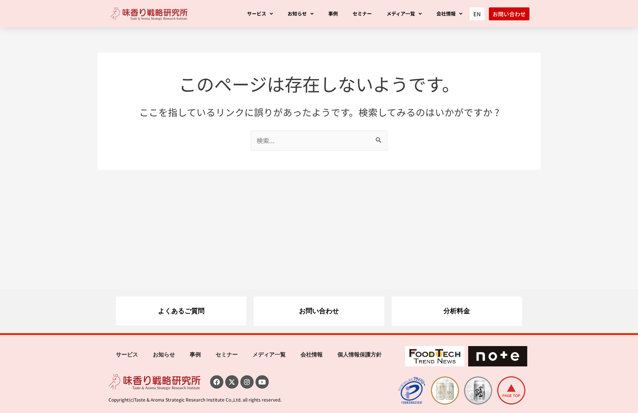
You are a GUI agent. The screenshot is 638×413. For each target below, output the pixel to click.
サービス (256, 13)
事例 (333, 13)
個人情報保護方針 (359, 354)
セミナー (362, 13)
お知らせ (297, 13)
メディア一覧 (401, 13)
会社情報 (446, 13)
